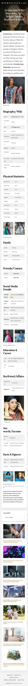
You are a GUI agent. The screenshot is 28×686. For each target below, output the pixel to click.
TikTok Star (6, 24)
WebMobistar (11, 3)
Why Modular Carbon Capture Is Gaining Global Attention (12, 600)
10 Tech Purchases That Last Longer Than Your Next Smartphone (13, 580)
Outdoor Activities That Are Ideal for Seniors (13, 622)
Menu (24, 3)
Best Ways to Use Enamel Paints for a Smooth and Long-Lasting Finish (13, 644)
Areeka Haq (14, 294)
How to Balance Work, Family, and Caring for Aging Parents (12, 541)
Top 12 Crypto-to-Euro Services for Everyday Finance (13, 561)
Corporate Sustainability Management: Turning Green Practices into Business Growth (14, 664)
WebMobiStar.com (18, 683)
